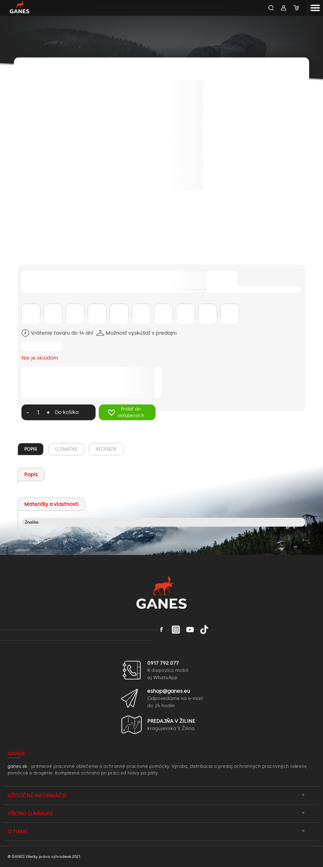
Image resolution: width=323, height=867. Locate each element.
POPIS (30, 449)
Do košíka (67, 412)
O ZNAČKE (66, 449)
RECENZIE (106, 449)
